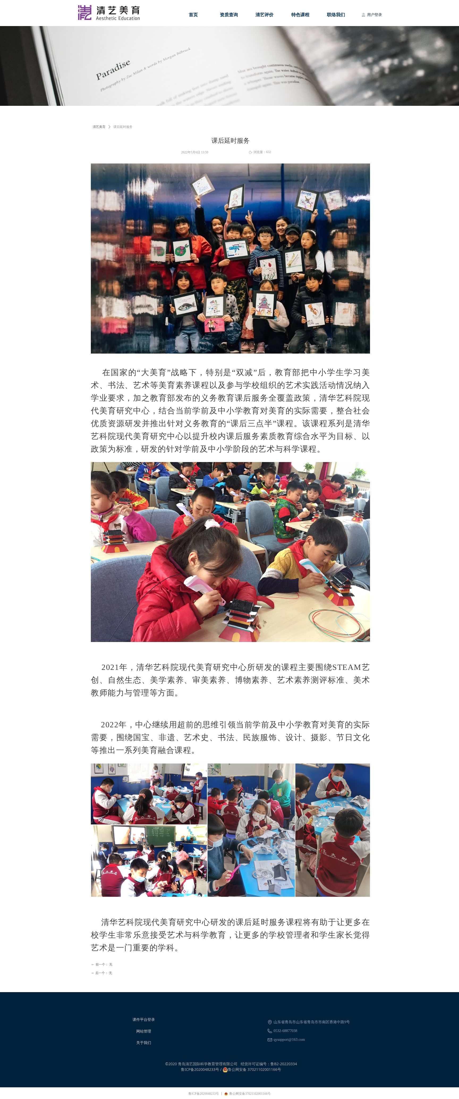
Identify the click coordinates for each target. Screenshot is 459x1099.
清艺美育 (99, 127)
